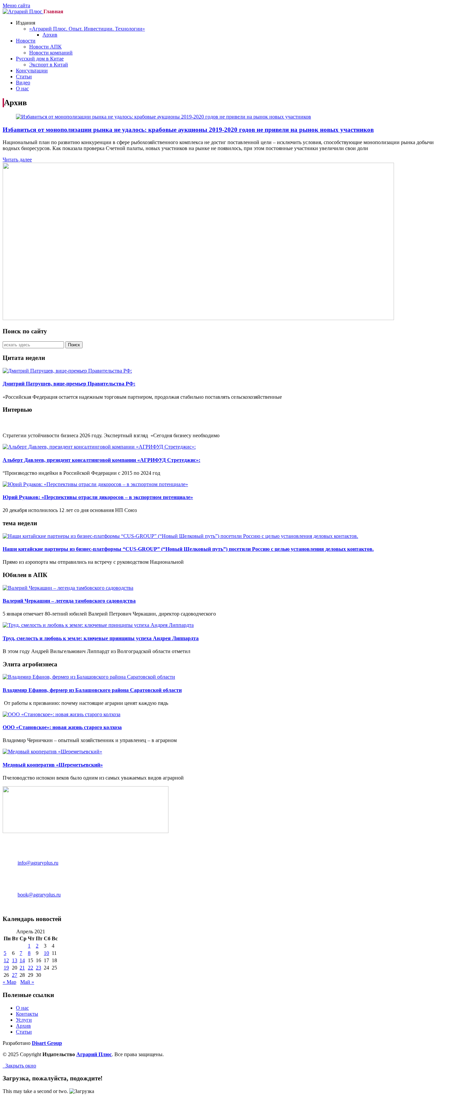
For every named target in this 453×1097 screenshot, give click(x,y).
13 (14, 960)
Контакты (27, 1014)
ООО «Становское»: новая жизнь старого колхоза (62, 727)
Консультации (32, 70)
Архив (49, 35)
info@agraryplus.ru (38, 863)
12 (6, 960)
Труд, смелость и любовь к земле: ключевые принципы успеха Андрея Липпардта (101, 638)
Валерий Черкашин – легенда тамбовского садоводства (69, 601)
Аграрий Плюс (94, 1054)
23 (38, 967)
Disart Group (47, 1043)
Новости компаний (51, 52)
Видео (23, 82)
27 (14, 975)
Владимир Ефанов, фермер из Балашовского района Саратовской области (92, 690)
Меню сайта (16, 5)
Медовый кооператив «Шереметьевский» (53, 765)
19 (6, 967)
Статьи (24, 76)
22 (30, 967)
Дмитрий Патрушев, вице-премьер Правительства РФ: (69, 383)
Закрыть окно (19, 1065)
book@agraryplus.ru (39, 894)
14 (22, 960)
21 (22, 967)
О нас (22, 88)
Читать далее (17, 159)
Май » (27, 982)
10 (46, 953)
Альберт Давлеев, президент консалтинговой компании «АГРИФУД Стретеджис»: (101, 460)
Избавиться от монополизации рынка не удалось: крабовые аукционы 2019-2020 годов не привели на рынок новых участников (188, 129)
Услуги (24, 1020)
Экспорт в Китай (48, 64)
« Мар (9, 982)
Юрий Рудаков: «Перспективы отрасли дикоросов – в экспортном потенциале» (98, 497)
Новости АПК (45, 46)
